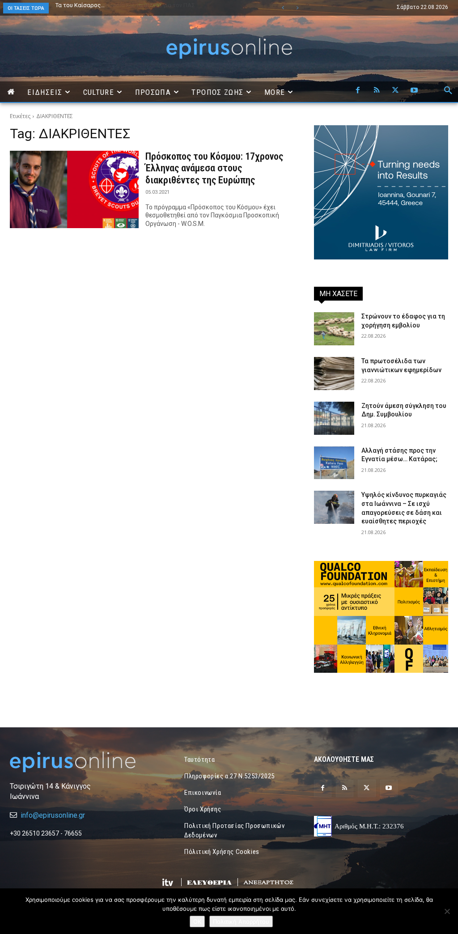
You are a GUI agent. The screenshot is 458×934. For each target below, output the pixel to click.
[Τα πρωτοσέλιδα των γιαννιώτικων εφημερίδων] (334, 373)
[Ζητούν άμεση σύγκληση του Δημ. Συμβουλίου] (334, 418)
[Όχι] (446, 911)
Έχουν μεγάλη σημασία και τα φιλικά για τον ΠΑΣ (120, 5)
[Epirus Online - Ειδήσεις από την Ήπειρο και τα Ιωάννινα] (77, 762)
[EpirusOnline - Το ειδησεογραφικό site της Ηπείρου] (229, 48)
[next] (297, 7)
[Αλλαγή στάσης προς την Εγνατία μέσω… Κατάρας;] (334, 463)
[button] (448, 91)
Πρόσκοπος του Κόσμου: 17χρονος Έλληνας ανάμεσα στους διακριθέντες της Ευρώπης (214, 168)
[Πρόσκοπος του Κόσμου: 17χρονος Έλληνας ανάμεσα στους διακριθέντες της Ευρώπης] (74, 189)
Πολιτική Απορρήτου (241, 921)
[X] (395, 91)
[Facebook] (358, 91)
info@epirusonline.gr (53, 815)
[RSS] (376, 91)
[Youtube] (414, 91)
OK (197, 921)
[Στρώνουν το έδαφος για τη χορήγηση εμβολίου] (334, 328)
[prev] (282, 7)
